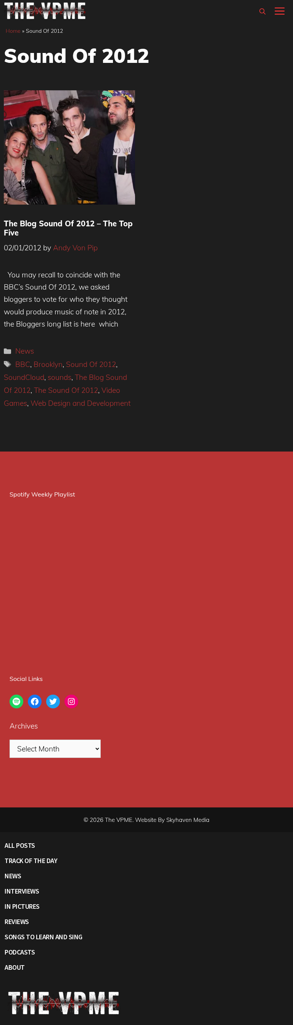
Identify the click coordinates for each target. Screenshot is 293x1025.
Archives (24, 725)
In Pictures (22, 906)
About (15, 967)
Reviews (17, 921)
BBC (22, 364)
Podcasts (20, 952)
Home (13, 30)
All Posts (20, 845)
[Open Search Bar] (262, 11)
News (24, 351)
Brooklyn (48, 364)
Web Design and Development (80, 403)
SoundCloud (24, 377)
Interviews (22, 891)
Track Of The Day (31, 860)
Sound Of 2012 (91, 364)
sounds (59, 377)
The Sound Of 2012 (66, 390)
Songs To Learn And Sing (43, 936)
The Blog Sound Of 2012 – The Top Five (68, 228)
